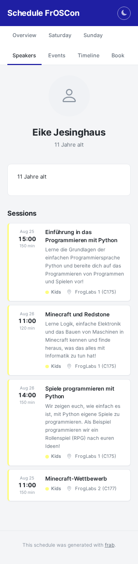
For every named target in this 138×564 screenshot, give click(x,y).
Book (118, 55)
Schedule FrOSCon (43, 13)
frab (109, 545)
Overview (24, 35)
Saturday (60, 35)
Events (57, 55)
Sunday (93, 35)
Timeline (88, 55)
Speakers (24, 55)
